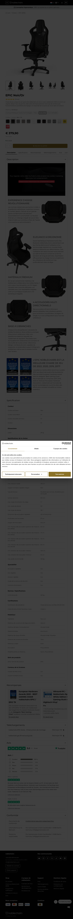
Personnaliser (35, 474)
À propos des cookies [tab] (60, 448)
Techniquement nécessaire (13, 474)
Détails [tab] (36, 448)
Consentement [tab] (12, 448)
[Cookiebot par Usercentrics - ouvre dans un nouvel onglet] (63, 443)
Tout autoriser (59, 474)
